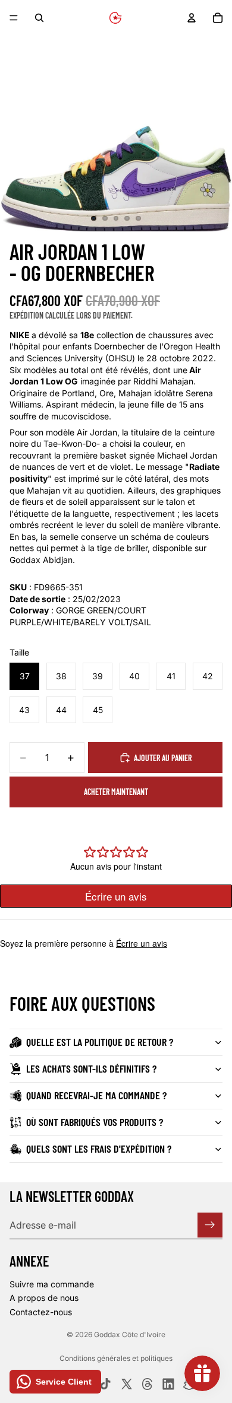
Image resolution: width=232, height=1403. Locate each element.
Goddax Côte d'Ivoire (129, 1334)
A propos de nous (44, 1298)
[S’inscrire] (209, 1225)
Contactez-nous (41, 1312)
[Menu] (13, 17)
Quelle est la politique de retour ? (99, 1041)
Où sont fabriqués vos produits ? (94, 1121)
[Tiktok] (105, 1384)
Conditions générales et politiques (116, 1358)
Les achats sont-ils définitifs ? (91, 1068)
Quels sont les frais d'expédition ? (98, 1148)
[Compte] (191, 18)
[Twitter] (127, 1384)
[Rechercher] (39, 18)
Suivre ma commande (52, 1284)
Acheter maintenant (116, 792)
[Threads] (147, 1384)
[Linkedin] (168, 1384)
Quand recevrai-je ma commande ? (96, 1095)
